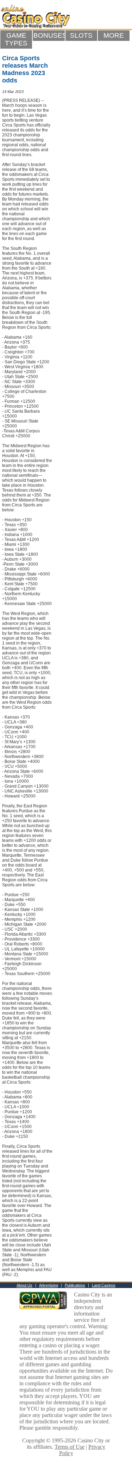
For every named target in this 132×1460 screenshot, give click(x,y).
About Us (24, 1285)
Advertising (48, 1285)
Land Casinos (103, 1285)
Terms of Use (69, 1447)
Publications (75, 1285)
